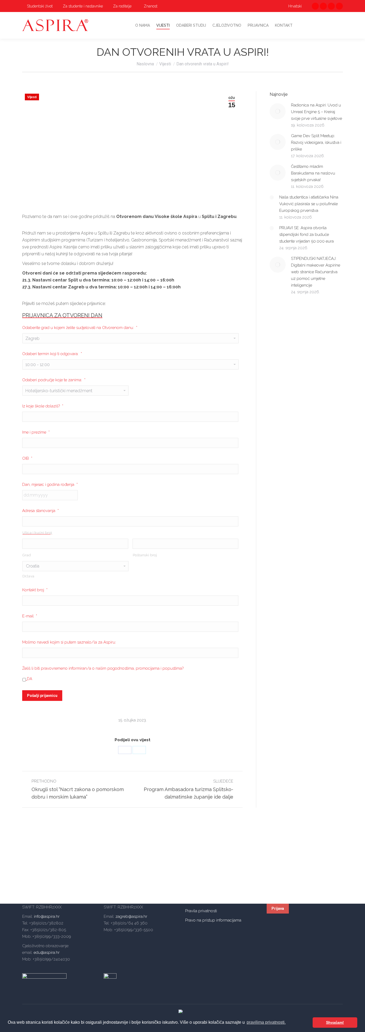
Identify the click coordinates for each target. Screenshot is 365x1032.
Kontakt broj (35, 590)
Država (28, 576)
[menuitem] (37, 6)
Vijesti (32, 97)
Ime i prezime (36, 432)
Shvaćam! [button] (335, 1022)
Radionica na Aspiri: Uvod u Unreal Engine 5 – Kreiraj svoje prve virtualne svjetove (316, 112)
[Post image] (278, 111)
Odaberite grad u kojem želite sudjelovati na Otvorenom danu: (79, 327)
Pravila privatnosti (201, 910)
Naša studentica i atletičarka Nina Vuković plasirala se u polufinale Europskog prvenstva (308, 204)
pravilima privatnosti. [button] (266, 1022)
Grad (26, 555)
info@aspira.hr (46, 916)
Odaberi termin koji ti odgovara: (52, 353)
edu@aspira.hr (47, 952)
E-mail (29, 616)
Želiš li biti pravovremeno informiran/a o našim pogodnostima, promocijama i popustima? (103, 668)
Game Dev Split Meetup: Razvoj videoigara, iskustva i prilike (316, 142)
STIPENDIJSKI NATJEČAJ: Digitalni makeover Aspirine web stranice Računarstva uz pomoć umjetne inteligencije (315, 272)
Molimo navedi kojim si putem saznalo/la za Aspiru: (69, 642)
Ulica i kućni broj (37, 533)
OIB (27, 458)
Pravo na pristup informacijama (213, 920)
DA (29, 679)
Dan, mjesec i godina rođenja (50, 484)
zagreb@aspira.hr (131, 916)
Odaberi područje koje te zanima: (54, 380)
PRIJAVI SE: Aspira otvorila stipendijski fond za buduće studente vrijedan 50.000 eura (306, 234)
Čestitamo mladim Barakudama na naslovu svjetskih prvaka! (313, 173)
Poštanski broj (145, 555)
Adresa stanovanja (40, 510)
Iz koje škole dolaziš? (42, 406)
